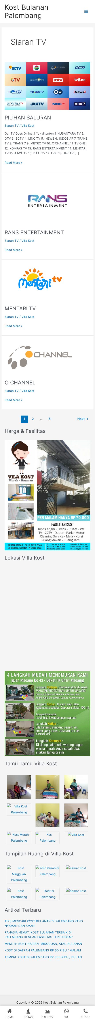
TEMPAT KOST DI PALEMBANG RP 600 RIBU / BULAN (43, 957)
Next (83, 419)
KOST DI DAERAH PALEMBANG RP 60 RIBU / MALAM (43, 950)
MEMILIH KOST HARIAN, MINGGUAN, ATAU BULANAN (43, 944)
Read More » (14, 162)
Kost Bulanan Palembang (26, 11)
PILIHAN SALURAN (28, 117)
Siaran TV (12, 125)
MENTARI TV (20, 308)
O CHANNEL (20, 382)
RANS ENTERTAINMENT (34, 232)
